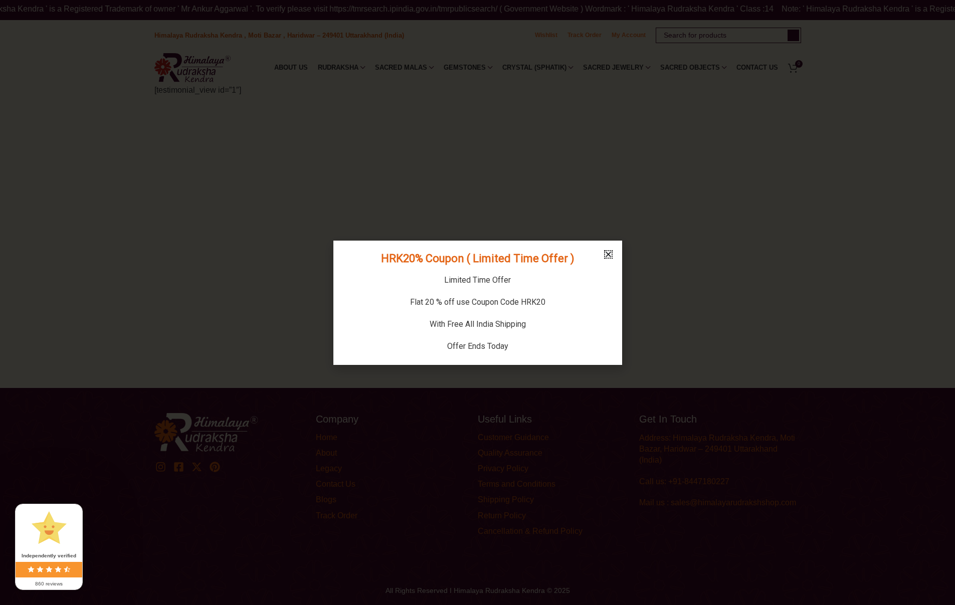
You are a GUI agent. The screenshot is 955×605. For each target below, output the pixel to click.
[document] (477, 302)
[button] (608, 254)
